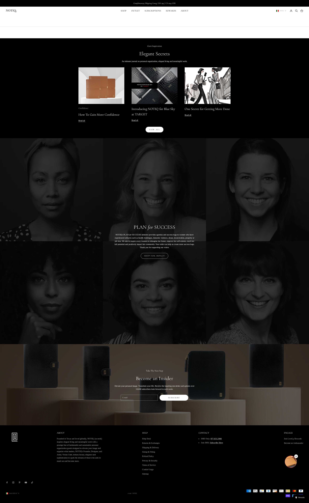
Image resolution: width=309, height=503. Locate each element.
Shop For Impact (154, 256)
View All (154, 129)
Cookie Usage (148, 469)
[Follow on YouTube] (26, 482)
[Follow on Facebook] (7, 482)
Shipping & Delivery (150, 448)
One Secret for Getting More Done (207, 109)
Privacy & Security (149, 461)
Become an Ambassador (293, 443)
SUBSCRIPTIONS (153, 10)
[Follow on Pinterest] (19, 482)
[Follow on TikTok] (32, 482)
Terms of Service (149, 465)
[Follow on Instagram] (13, 482)
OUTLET (135, 10)
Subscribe (174, 398)
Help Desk (146, 439)
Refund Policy (148, 456)
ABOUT (184, 10)
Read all (81, 121)
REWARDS (171, 10)
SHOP (123, 10)
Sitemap (145, 474)
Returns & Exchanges (151, 443)
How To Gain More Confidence (98, 115)
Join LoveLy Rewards (293, 439)
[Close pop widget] (296, 456)
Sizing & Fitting (148, 452)
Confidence (83, 108)
